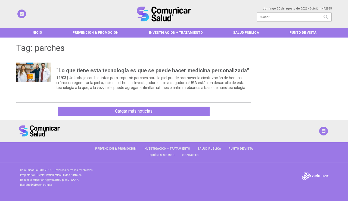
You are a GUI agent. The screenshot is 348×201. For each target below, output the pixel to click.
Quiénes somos (162, 155)
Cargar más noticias (134, 111)
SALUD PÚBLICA (246, 33)
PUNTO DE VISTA (303, 33)
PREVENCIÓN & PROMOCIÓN (96, 33)
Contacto (190, 155)
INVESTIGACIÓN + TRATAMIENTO (176, 33)
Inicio (37, 33)
